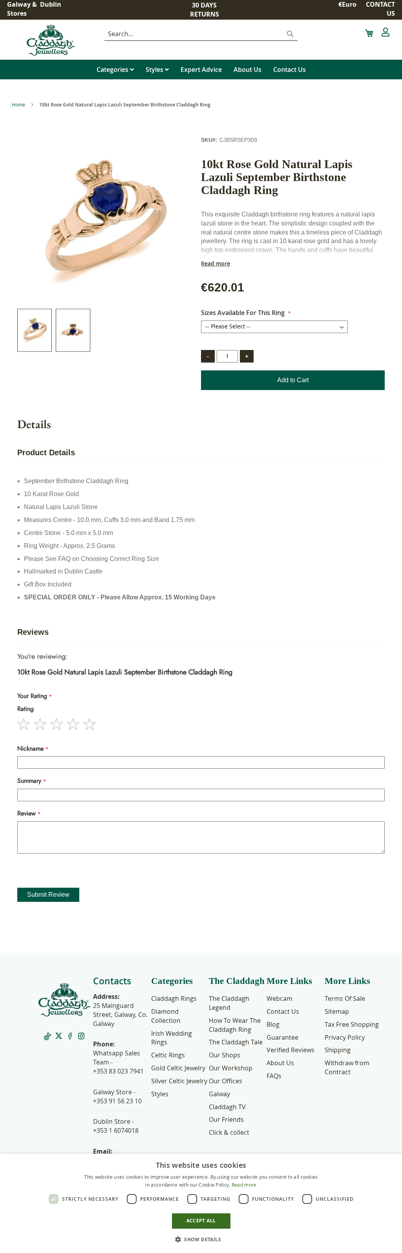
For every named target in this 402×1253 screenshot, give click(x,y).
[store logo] (61, 40)
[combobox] (201, 34)
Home (18, 104)
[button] (348, 9)
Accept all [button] (201, 1220)
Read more (215, 263)
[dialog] (201, 1203)
